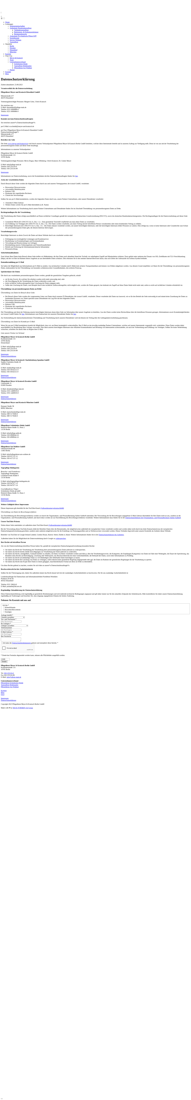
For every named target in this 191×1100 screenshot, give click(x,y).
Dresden (13, 48)
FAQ (2, 695)
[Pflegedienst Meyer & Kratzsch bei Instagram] (95, 899)
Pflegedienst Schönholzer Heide (12, 683)
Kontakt (8, 72)
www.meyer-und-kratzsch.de (18, 144)
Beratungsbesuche (20, 34)
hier (76, 176)
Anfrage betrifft (7, 615)
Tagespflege (14, 42)
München (13, 52)
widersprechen (61, 538)
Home (7, 22)
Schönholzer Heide (21, 64)
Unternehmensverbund (18, 62)
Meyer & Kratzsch (16, 58)
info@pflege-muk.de (14, 677)
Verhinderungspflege (21, 30)
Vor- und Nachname (8, 619)
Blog (7, 74)
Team (12, 60)
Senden (4, 661)
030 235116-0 (9, 673)
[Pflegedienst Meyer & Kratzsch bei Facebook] (3, 905)
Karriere (8, 54)
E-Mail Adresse (7, 632)
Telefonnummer (6, 628)
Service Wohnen (15, 40)
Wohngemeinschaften (17, 26)
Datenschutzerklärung (8, 356)
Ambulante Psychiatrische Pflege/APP (23, 36)
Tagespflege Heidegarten (23, 66)
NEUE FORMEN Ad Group (23, 708)
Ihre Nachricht (6, 636)
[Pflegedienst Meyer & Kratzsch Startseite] (8, 9)
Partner (12, 70)
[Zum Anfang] (2, 1098)
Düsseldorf (13, 50)
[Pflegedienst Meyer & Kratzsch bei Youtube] (95, 1094)
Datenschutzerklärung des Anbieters (111, 535)
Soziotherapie (14, 38)
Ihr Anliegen (6, 624)
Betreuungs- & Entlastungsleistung (26, 32)
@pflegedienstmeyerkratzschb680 (52, 508)
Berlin (12, 46)
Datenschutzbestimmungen (21, 643)
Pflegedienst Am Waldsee (23, 68)
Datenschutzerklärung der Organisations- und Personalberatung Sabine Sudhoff (153, 518)
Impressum (5, 115)
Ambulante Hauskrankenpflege (21, 28)
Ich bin (6, 605)
